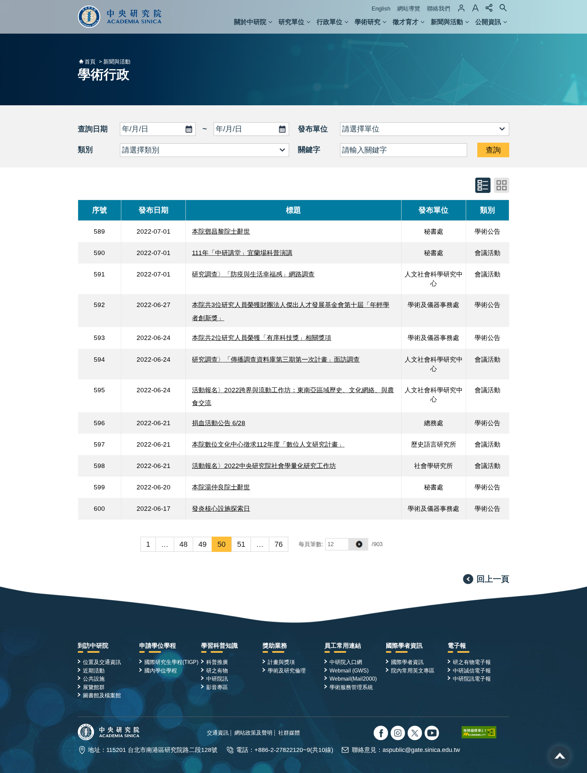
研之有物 (217, 670)
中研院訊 (217, 679)
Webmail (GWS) (349, 670)
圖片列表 (501, 185)
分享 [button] (489, 8)
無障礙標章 (485, 732)
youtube (433, 734)
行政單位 (329, 21)
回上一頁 (493, 578)
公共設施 (94, 679)
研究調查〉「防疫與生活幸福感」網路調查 (253, 274)
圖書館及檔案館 (102, 695)
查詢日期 (93, 129)
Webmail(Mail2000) (353, 679)
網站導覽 (408, 9)
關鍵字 (309, 149)
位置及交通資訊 (102, 662)
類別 (85, 149)
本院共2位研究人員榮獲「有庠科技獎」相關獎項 (261, 337)
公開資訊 (488, 21)
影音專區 (217, 687)
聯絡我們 (438, 9)
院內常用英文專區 (412, 670)
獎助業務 (275, 645)
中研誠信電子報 (472, 670)
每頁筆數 (310, 544)
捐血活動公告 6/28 (218, 423)
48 (183, 544)
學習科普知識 (219, 645)
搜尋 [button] (503, 8)
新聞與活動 (447, 21)
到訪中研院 (93, 645)
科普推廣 (217, 662)
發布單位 (313, 129)
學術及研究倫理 (287, 670)
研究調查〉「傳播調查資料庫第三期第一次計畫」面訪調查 (276, 359)
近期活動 (94, 670)
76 (278, 544)
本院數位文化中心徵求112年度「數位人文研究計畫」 (268, 444)
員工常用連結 (342, 645)
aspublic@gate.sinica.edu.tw (421, 750)
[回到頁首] (560, 756)
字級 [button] (475, 8)
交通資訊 (218, 733)
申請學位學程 (157, 645)
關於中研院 (250, 21)
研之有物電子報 (472, 662)
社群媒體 (289, 733)
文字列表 (483, 185)
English (381, 9)
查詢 (493, 150)
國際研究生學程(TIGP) (171, 662)
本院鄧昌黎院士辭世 (221, 231)
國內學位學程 (160, 670)
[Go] (358, 544)
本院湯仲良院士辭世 (221, 487)
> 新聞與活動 (114, 62)
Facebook (382, 734)
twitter (399, 734)
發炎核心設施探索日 (221, 508)
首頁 (90, 62)
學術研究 (367, 21)
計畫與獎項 (281, 662)
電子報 (457, 645)
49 (202, 544)
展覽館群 (94, 687)
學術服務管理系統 (351, 687)
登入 (461, 8)
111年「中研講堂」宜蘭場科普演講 (242, 252)
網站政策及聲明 (253, 733)
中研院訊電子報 (472, 679)
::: (2, 629)
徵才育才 (406, 21)
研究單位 (291, 21)
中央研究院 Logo (120, 16)
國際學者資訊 (404, 645)
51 (241, 544)
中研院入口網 (346, 662)
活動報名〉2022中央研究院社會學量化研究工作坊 (264, 465)
